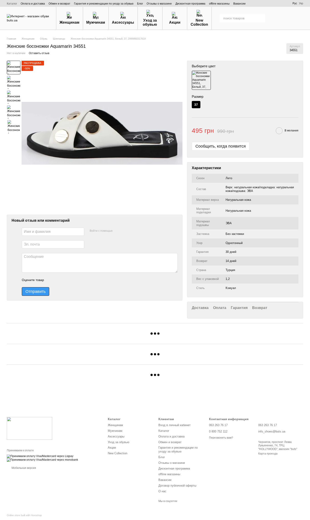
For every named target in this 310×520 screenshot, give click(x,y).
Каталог (12, 3)
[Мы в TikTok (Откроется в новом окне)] (285, 3)
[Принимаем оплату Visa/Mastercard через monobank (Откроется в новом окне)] (42, 459)
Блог (140, 3)
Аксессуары (123, 22)
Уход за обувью (150, 22)
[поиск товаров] (261, 18)
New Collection (199, 22)
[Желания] (276, 18)
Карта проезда (268, 453)
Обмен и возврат (59, 3)
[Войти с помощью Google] (125, 231)
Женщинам (69, 22)
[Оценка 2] (58, 280)
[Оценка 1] (51, 280)
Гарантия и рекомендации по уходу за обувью (103, 3)
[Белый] (201, 80)
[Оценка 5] (80, 280)
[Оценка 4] (73, 280)
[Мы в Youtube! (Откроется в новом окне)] (272, 3)
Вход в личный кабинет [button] (174, 425)
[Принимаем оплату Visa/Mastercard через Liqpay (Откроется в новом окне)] (40, 456)
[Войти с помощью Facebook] (117, 231)
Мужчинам (95, 22)
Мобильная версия (23, 468)
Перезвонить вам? (221, 437)
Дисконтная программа (190, 3)
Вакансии (239, 3)
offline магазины (219, 3)
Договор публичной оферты (177, 485)
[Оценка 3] (66, 280)
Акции (174, 22)
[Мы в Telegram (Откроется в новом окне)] (278, 3)
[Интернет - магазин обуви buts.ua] (29, 428)
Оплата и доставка (33, 3)
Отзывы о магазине (159, 3)
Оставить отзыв (39, 53)
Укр (301, 3)
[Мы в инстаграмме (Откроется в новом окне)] (265, 3)
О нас (162, 491)
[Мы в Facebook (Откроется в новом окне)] (259, 3)
